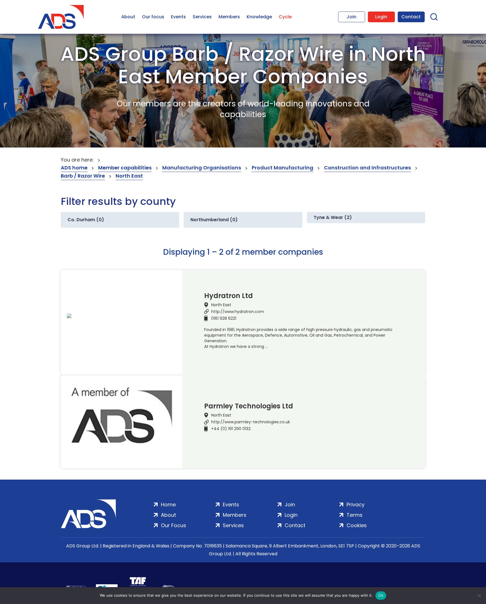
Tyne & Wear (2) (333, 217)
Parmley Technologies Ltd (248, 406)
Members (229, 17)
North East (129, 175)
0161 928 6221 (223, 318)
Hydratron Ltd (228, 296)
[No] (479, 595)
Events (178, 17)
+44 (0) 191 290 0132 (231, 428)
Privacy (355, 504)
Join (351, 17)
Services (202, 17)
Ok (380, 595)
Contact (411, 17)
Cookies (356, 525)
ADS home (74, 167)
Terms (354, 514)
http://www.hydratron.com (237, 311)
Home (168, 504)
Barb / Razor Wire (83, 175)
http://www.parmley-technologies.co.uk (250, 422)
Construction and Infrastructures (367, 167)
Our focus (153, 17)
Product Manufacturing (282, 167)
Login (381, 17)
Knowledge (259, 17)
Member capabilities (125, 167)
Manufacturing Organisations (201, 167)
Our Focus (173, 525)
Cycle (285, 17)
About (128, 17)
